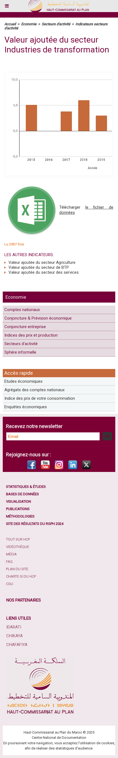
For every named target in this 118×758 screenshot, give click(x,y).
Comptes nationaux (22, 309)
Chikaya (14, 635)
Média (11, 554)
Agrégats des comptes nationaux (34, 389)
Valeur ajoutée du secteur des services (43, 272)
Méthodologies (20, 516)
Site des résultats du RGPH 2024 (34, 524)
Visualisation (18, 501)
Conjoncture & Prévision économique (38, 318)
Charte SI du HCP (21, 576)
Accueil (10, 24)
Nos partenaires (23, 600)
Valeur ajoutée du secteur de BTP (38, 267)
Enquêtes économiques (25, 406)
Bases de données (22, 494)
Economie (15, 297)
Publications (18, 509)
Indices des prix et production (31, 335)
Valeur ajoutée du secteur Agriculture (41, 262)
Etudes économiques (23, 381)
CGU (9, 584)
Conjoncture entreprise (25, 326)
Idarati (13, 627)
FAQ (9, 562)
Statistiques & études (26, 487)
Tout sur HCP (18, 539)
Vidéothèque (17, 547)
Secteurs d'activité (21, 343)
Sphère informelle (20, 352)
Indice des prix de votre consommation (39, 398)
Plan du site (17, 569)
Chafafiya (16, 644)
